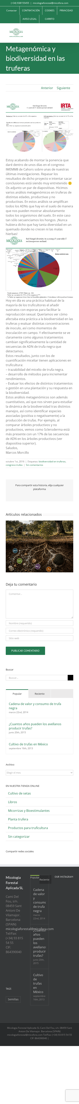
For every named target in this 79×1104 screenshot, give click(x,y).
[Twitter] (12, 966)
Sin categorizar (19, 836)
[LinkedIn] (7, 973)
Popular (17, 693)
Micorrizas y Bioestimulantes (29, 811)
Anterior (47, 88)
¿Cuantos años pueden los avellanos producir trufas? (35, 726)
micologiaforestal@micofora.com (50, 3)
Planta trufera (18, 819)
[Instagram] (22, 966)
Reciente (39, 693)
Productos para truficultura (28, 828)
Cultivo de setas (19, 793)
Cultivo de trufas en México (28, 744)
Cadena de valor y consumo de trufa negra (35, 706)
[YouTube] (17, 966)
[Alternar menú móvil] (71, 29)
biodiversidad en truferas (52, 461)
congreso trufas (14, 465)
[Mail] (12, 973)
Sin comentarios (34, 465)
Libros (12, 802)
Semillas (13, 999)
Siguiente (63, 88)
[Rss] (7, 966)
